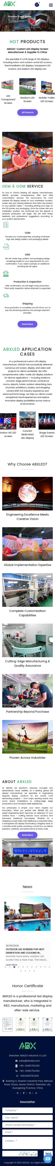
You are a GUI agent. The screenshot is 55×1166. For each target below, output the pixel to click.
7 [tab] (32, 967)
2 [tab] (10, 967)
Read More (27, 324)
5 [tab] (23, 967)
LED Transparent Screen (8, 99)
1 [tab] (5, 967)
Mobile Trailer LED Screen (47, 99)
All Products (27, 112)
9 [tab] (40, 967)
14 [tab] (29, 970)
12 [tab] (21, 970)
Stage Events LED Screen (46, 434)
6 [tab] (27, 967)
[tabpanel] (27, 932)
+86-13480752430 (29, 1066)
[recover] (47, 1159)
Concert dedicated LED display (27, 434)
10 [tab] (45, 967)
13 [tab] (25, 970)
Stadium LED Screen (27, 99)
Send (48, 1153)
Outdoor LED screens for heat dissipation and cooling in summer (25, 952)
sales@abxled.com (29, 1061)
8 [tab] (36, 967)
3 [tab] (14, 967)
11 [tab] (49, 967)
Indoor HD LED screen (8, 434)
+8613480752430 (29, 1076)
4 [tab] (18, 967)
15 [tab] (34, 970)
